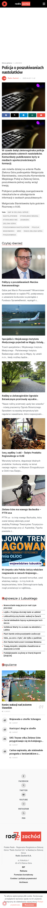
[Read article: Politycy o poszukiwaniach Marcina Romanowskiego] (23, 263)
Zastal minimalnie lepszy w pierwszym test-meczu (23, 621)
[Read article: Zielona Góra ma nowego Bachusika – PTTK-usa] (23, 490)
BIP (23, 867)
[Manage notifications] (5, 903)
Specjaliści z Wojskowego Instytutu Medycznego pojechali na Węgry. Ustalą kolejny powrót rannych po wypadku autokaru (22, 341)
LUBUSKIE (18, 63)
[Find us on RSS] (23, 813)
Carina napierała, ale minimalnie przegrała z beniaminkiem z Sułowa (26, 752)
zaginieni (24, 220)
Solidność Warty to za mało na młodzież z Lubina (22, 628)
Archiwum (23, 882)
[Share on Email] (41, 115)
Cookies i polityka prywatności (23, 878)
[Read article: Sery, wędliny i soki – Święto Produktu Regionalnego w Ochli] (23, 433)
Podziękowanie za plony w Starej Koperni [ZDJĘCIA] (22, 654)
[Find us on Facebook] (23, 776)
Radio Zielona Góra (33, 231)
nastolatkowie (10, 216)
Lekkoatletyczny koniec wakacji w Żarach (22, 616)
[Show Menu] (44, 4)
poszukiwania (9, 235)
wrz (19, 231)
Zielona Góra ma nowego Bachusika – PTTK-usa (21, 511)
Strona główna (7, 63)
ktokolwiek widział (29, 216)
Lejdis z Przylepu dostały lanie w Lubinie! (22, 612)
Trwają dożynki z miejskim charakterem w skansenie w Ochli (22, 647)
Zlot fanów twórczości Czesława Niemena (22, 642)
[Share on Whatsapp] (32, 115)
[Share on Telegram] (23, 115)
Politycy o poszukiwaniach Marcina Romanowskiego (20, 284)
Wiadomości (8, 231)
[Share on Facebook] (6, 115)
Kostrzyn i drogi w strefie (22, 728)
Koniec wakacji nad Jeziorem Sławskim (16, 706)
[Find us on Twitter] (23, 785)
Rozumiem (29, 905)
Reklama (23, 871)
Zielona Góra (9, 223)
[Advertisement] (23, 33)
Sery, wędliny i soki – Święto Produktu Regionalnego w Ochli (21, 454)
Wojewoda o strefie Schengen (25, 719)
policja (35, 227)
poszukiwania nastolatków (16, 227)
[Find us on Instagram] (23, 804)
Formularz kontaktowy (23, 874)
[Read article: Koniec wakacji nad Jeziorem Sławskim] (23, 685)
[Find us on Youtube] (23, 794)
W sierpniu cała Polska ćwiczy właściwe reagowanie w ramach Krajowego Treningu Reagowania (22, 571)
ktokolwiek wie (10, 220)
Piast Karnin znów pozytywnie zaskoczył (22, 634)
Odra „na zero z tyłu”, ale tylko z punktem (22, 638)
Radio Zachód (13, 78)
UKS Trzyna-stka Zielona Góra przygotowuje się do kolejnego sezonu (25, 739)
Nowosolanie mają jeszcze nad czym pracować (20, 606)
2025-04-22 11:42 (29, 78)
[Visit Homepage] (25, 3)
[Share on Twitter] (15, 115)
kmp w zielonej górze (18, 212)
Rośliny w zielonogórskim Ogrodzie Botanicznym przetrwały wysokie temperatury (20, 397)
